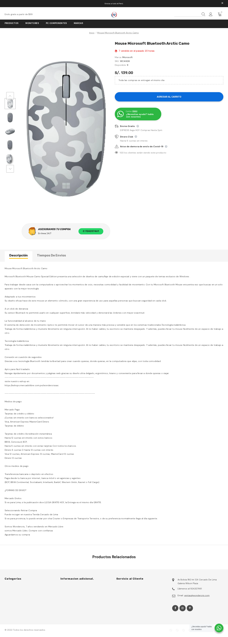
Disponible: (120, 65)
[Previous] (10, 96)
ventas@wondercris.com (197, 595)
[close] (222, 3)
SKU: (117, 61)
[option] (64, 128)
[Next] (10, 169)
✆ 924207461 (91, 231)
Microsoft (127, 57)
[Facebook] (175, 608)
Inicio (91, 32)
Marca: (118, 57)
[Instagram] (182, 608)
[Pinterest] (190, 608)
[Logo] (114, 15)
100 (122, 152)
